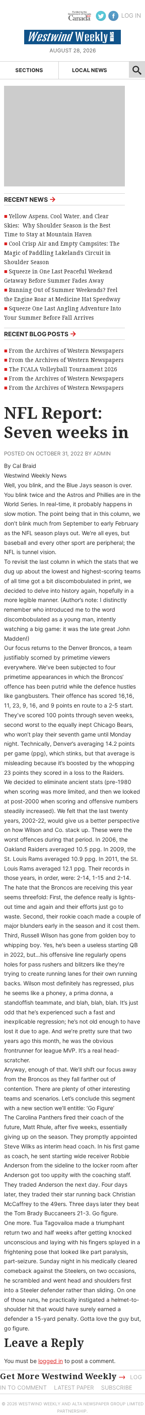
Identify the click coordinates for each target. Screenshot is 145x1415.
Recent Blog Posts (40, 333)
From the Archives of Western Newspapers (66, 351)
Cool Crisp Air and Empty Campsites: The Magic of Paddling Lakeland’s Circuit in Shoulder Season (62, 252)
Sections (29, 70)
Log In (131, 15)
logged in (50, 1360)
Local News (89, 70)
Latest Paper (74, 1387)
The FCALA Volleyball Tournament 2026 (63, 369)
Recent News (30, 199)
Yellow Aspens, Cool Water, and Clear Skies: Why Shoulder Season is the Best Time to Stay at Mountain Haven (57, 225)
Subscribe (116, 1387)
